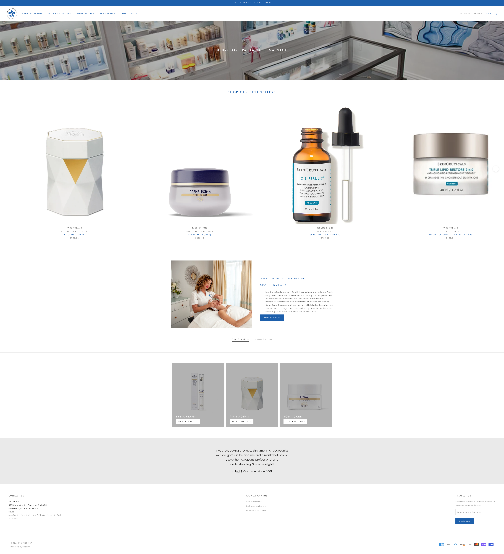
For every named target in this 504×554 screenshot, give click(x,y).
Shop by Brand (32, 13)
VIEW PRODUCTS (188, 422)
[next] (496, 169)
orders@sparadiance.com (25, 508)
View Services (272, 317)
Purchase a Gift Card (256, 510)
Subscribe (464, 521)
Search (478, 13)
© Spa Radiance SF (21, 543)
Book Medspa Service (256, 506)
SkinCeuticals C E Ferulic (325, 234)
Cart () (492, 13)
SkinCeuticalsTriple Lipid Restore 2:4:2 (450, 234)
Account (465, 13)
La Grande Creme (74, 234)
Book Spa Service (254, 501)
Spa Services (108, 13)
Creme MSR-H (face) (199, 234)
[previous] (8, 169)
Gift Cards (129, 13)
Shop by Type (85, 13)
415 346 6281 (14, 501)
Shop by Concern (59, 13)
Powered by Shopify (20, 546)
